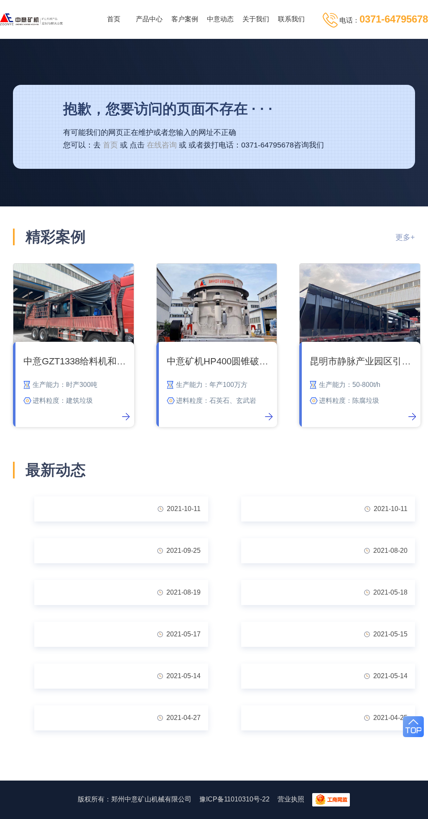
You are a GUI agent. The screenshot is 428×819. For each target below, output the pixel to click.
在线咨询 (162, 145)
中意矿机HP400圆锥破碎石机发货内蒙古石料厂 (220, 361)
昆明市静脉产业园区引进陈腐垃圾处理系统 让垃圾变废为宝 (363, 361)
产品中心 (149, 19)
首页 (113, 19)
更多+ (405, 237)
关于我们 (255, 19)
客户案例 (184, 19)
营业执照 (291, 799)
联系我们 (291, 19)
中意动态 (220, 19)
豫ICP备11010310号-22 (234, 799)
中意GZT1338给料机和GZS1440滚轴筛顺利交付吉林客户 (76, 361)
